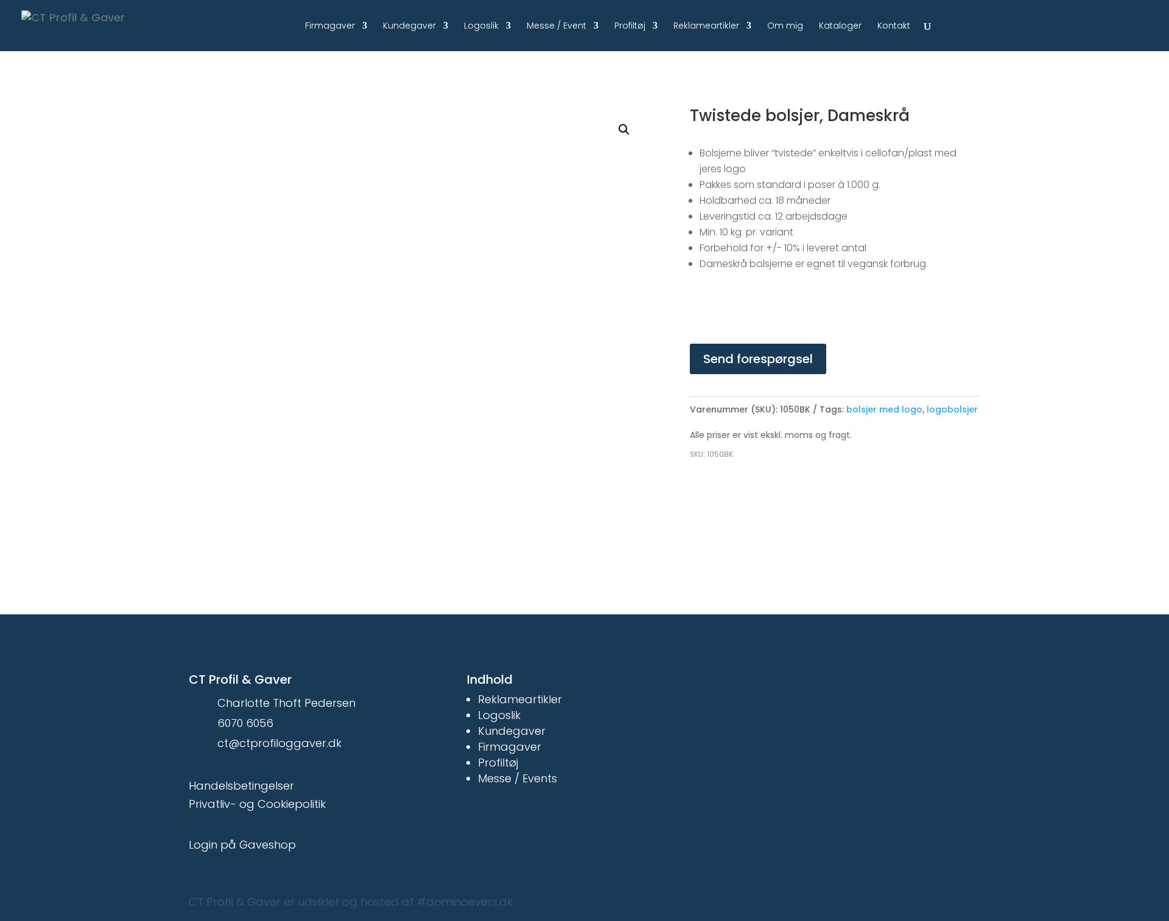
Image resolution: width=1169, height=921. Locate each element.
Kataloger (840, 26)
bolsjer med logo (884, 409)
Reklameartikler (706, 26)
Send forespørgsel (758, 358)
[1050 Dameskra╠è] (463, 290)
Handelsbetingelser (241, 785)
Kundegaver (409, 26)
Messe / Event (556, 26)
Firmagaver (330, 26)
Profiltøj (629, 26)
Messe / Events (517, 778)
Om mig (785, 26)
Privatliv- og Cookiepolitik (257, 804)
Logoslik (481, 26)
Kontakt (893, 26)
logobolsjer (952, 409)
